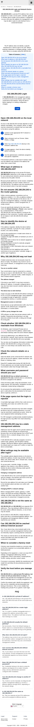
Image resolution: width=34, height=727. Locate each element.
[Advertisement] (17, 34)
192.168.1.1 (3, 6)
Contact (14, 719)
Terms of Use (4, 719)
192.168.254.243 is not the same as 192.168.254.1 (16, 82)
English (15, 706)
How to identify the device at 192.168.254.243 (14, 64)
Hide (23, 54)
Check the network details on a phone (12, 71)
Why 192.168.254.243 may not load (11, 66)
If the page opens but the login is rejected (13, 75)
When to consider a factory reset (11, 87)
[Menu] (31, 2)
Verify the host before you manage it (12, 89)
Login (17, 108)
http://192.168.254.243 (14, 144)
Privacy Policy (4, 720)
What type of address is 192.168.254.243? (13, 59)
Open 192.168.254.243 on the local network (14, 57)
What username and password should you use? (15, 73)
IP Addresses (10, 6)
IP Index (26, 719)
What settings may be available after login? (14, 80)
